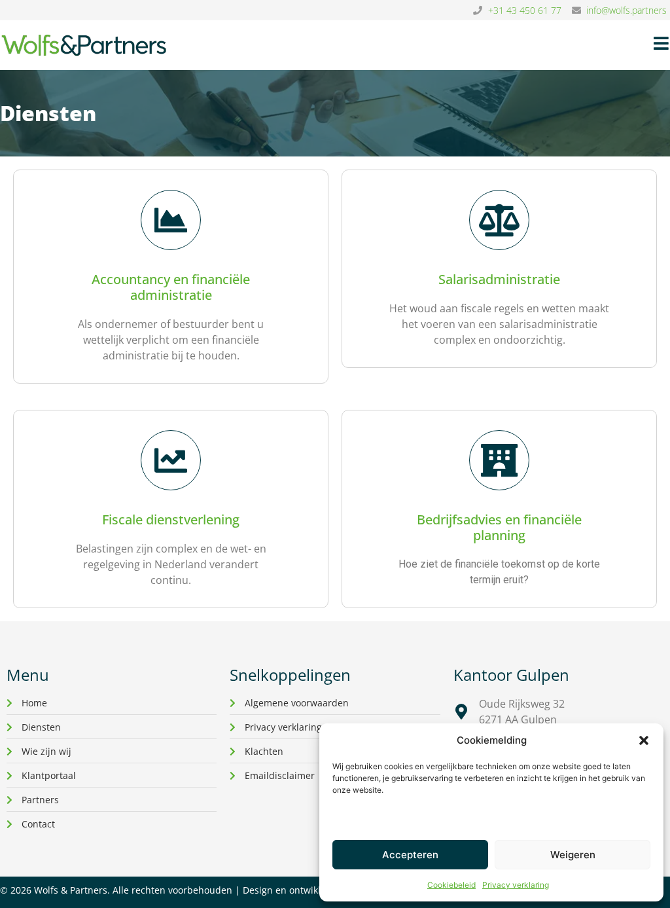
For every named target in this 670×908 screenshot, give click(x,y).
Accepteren (410, 854)
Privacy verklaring (515, 885)
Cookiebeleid (451, 885)
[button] (643, 740)
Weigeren (572, 854)
